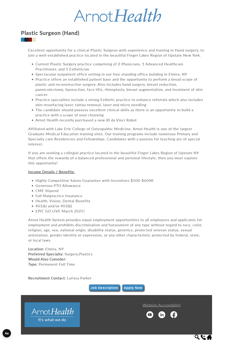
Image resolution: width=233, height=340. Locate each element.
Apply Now (133, 288)
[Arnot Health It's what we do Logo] (52, 325)
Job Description (104, 288)
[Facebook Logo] (173, 317)
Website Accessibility (162, 305)
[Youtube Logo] (149, 317)
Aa (7, 333)
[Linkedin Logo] (161, 317)
